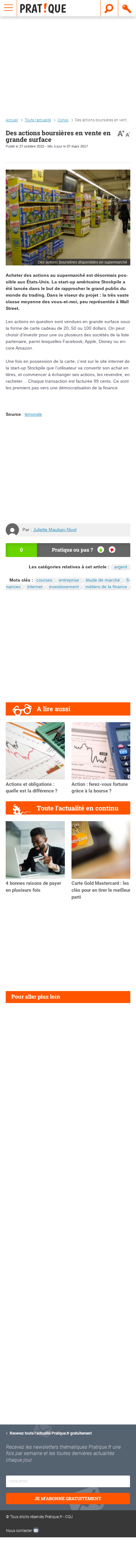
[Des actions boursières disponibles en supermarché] (68, 217)
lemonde (33, 414)
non (112, 549)
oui (100, 549)
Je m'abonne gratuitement (67, 1498)
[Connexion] (127, 8)
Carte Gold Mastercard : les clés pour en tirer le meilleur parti (100, 890)
